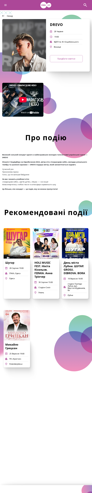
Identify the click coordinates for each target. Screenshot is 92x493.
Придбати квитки (66, 58)
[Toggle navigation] (5, 5)
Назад (10, 16)
